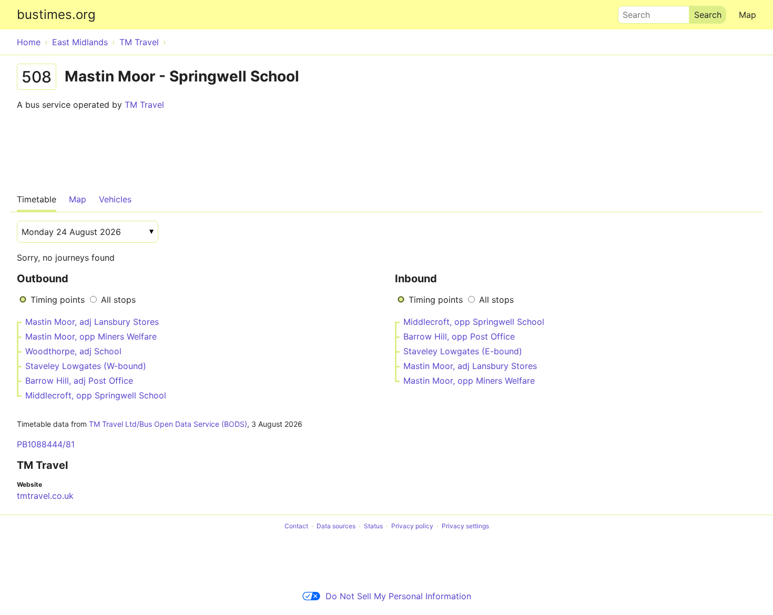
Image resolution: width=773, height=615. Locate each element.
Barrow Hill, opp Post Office (459, 336)
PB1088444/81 (46, 444)
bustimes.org (56, 14)
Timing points (57, 299)
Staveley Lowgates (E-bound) (462, 351)
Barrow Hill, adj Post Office (79, 380)
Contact (296, 526)
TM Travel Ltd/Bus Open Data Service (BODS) (168, 423)
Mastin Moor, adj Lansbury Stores (92, 321)
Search (631, 12)
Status (373, 526)
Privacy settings (465, 526)
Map (747, 14)
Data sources (336, 526)
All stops (118, 299)
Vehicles (115, 199)
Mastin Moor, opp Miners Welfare (91, 336)
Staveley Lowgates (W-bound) (85, 366)
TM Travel (144, 104)
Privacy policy (412, 526)
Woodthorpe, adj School (73, 351)
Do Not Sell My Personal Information (398, 596)
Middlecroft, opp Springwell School (95, 395)
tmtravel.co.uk (45, 495)
